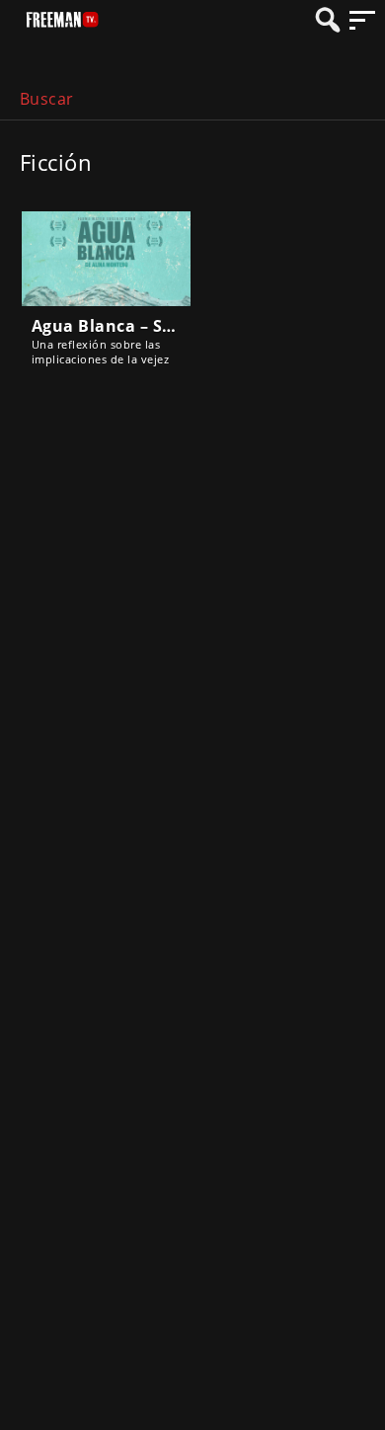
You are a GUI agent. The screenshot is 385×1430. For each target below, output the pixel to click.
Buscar (47, 99)
